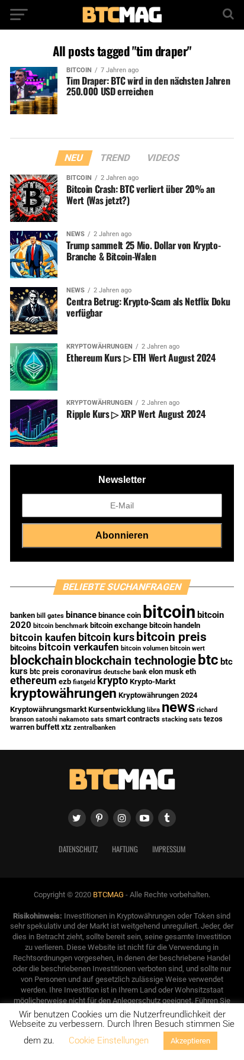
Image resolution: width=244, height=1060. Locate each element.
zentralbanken (94, 728)
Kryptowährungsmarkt (48, 709)
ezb (65, 681)
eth (190, 671)
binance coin (119, 615)
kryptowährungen (63, 693)
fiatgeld (84, 682)
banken (22, 615)
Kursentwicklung (116, 709)
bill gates (50, 616)
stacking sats (182, 719)
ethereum (33, 681)
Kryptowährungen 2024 (157, 695)
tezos (213, 718)
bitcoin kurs (106, 637)
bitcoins (23, 647)
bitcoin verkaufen (78, 647)
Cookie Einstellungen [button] (109, 1040)
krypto (112, 681)
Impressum (168, 849)
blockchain (41, 660)
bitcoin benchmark (60, 626)
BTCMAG (108, 894)
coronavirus (81, 671)
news (178, 707)
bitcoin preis (171, 636)
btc (208, 660)
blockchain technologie (135, 661)
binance (81, 615)
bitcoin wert (187, 648)
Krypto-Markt (152, 681)
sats (97, 719)
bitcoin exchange (118, 625)
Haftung (125, 849)
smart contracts (132, 718)
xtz (66, 727)
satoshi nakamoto (62, 719)
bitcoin (169, 612)
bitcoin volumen (144, 648)
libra (153, 710)
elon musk (166, 671)
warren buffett (34, 727)
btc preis (44, 671)
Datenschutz (78, 849)
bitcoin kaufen (43, 637)
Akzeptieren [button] (190, 1040)
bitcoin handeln (174, 625)
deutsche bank (125, 672)
